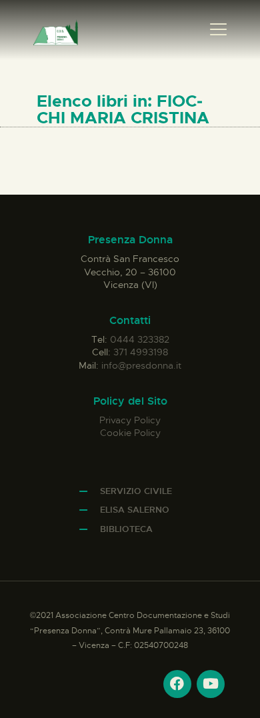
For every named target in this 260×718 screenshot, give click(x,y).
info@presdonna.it (141, 365)
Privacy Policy (130, 420)
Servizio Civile (136, 491)
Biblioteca (126, 529)
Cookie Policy (130, 433)
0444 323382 (139, 339)
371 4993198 (140, 352)
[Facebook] (177, 684)
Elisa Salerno (134, 509)
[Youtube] (211, 684)
